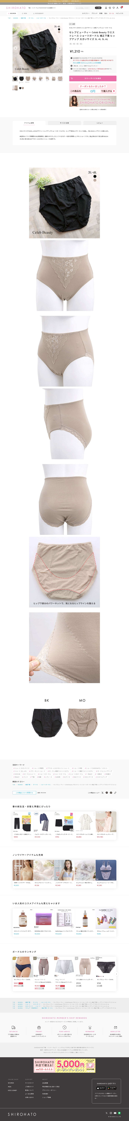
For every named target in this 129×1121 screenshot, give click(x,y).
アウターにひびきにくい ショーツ (59, 768)
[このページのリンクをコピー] (115, 793)
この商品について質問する (24, 792)
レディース (48, 777)
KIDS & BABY (12, 1090)
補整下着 (23, 18)
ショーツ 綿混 (77, 768)
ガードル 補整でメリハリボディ (59, 771)
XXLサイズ (77, 777)
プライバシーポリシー (49, 1090)
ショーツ (27, 1004)
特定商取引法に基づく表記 (50, 1087)
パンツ (26, 777)
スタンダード (37, 1004)
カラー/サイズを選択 (93, 78)
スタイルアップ (102, 777)
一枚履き (99, 774)
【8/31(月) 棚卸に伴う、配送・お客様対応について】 (64, 3)
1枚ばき (17, 777)
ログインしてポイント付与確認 (91, 63)
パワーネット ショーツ (38, 771)
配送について (29, 1090)
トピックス (119, 13)
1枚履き (108, 774)
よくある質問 (29, 1094)
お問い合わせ (29, 1097)
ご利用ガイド (29, 1087)
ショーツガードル (45, 774)
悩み (105, 13)
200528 (17, 774)
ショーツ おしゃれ (21, 771)
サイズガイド (29, 1083)
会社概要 (45, 1083)
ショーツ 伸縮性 (38, 768)
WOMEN (15, 18)
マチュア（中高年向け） (32, 1008)
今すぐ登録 (76, 63)
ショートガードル (41, 18)
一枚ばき (89, 774)
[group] (34, 80)
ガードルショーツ (30, 774)
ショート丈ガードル (76, 774)
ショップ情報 (46, 1097)
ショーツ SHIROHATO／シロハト (97, 768)
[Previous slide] (15, 48)
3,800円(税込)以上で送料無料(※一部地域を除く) (64, 1)
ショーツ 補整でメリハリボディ (83, 771)
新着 (101, 13)
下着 (33, 777)
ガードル (31, 18)
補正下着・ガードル (47, 1008)
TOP (9, 18)
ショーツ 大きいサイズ (22, 768)
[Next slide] (59, 48)
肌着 (40, 777)
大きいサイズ (89, 777)
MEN (9, 1087)
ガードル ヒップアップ (104, 771)
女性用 (58, 777)
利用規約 (45, 1094)
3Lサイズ (67, 777)
